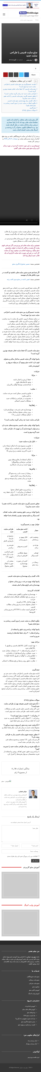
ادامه (30, 964)
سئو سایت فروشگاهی (33, 976)
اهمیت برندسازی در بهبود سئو (26, 1025)
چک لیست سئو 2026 (29, 1015)
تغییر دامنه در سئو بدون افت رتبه (18, 279)
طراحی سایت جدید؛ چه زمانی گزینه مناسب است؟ (20, 94)
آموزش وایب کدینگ (33, 993)
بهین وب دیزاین (31, 957)
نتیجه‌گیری (33, 108)
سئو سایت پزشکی (34, 980)
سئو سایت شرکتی (34, 983)
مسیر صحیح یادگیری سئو (21, 264)
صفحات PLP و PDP (11, 139)
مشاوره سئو (35, 987)
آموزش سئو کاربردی (31, 867)
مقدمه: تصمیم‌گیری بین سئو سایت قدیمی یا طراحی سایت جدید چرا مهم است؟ (20, 85)
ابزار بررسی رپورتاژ (31, 1043)
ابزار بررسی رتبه (32, 1040)
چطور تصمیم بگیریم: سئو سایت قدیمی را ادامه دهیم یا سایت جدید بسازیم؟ (20, 97)
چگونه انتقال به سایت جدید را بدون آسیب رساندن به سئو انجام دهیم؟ (20, 104)
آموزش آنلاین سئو (34, 990)
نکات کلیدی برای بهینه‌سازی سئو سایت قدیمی (22, 101)
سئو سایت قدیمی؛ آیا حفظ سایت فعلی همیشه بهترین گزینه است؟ (19, 90)
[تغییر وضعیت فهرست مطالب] (34, 81)
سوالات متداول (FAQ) (29, 110)
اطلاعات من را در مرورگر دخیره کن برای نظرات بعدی (22, 856)
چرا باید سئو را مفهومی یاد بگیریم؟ (25, 1018)
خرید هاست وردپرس (33, 1057)
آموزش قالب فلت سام (28, 1009)
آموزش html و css (30, 1006)
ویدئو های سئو (31, 1012)
